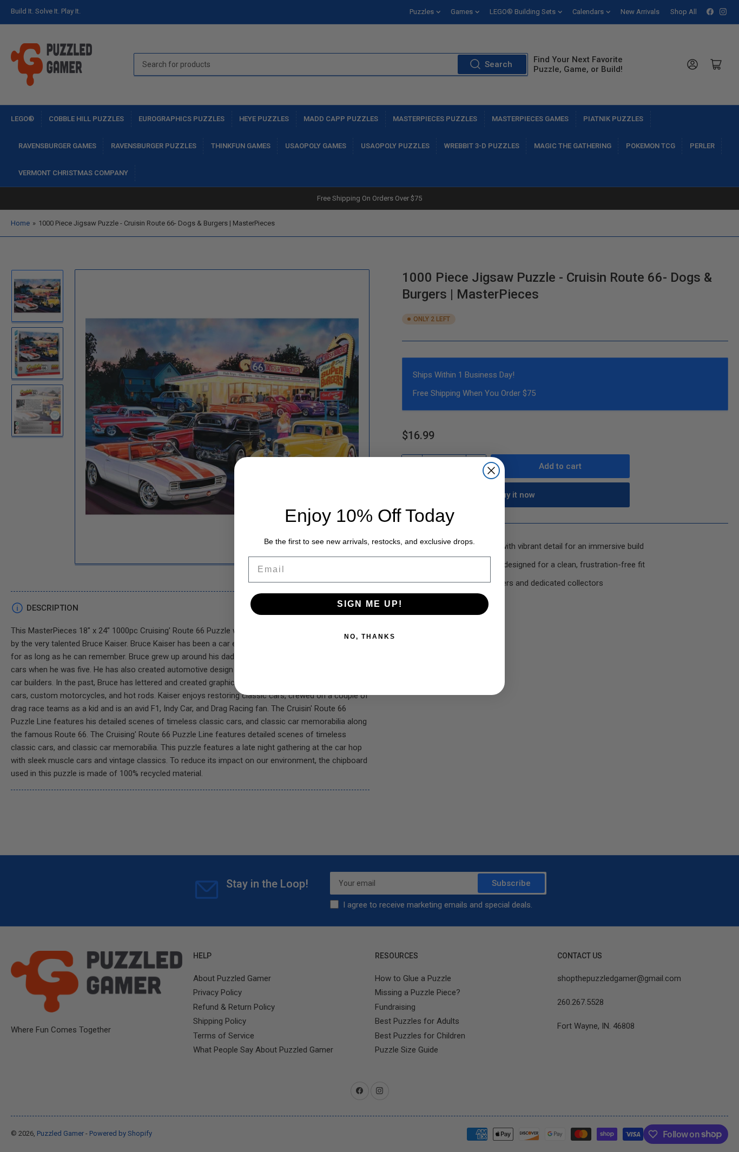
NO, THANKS (369, 636)
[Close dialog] (491, 470)
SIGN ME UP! (370, 603)
